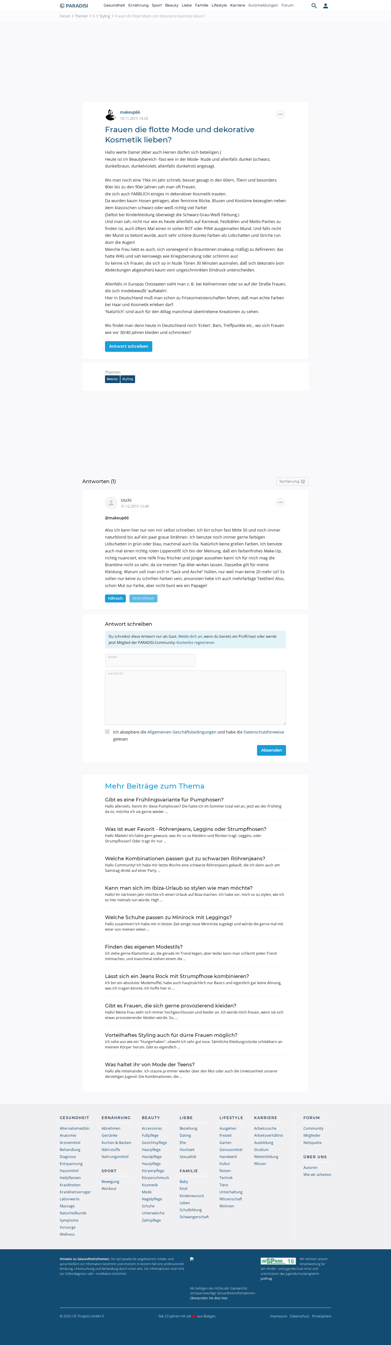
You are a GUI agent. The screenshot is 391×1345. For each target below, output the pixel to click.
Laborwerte (69, 1198)
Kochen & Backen (116, 1142)
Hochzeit (187, 1149)
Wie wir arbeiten (317, 1174)
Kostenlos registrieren (195, 642)
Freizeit (225, 1135)
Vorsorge (68, 1227)
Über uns (315, 1157)
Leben (185, 1202)
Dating (185, 1135)
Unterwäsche (153, 1213)
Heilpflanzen (70, 1177)
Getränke (109, 1135)
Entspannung (71, 1163)
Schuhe (148, 1206)
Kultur (224, 1163)
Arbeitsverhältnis (268, 1135)
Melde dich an (190, 636)
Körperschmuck (155, 1177)
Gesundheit (114, 5)
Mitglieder (312, 1135)
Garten (225, 1142)
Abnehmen (111, 1128)
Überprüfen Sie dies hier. (209, 1298)
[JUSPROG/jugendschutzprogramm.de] (278, 1261)
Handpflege (152, 1156)
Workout (109, 1188)
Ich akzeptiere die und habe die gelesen (198, 735)
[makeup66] (112, 114)
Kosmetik (150, 1184)
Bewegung (110, 1181)
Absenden (271, 750)
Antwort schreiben (128, 346)
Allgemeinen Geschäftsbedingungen (182, 732)
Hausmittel (69, 1170)
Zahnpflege (151, 1220)
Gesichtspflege (154, 1142)
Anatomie (68, 1135)
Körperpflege (153, 1170)
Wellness (67, 1234)
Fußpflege (150, 1135)
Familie (201, 5)
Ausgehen (227, 1128)
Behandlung (70, 1149)
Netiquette (312, 1142)
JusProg (266, 1278)
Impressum (278, 1316)
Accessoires (152, 1128)
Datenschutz (299, 1316)
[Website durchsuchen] (314, 5)
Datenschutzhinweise (264, 732)
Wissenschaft (230, 1198)
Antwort (116, 673)
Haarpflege (151, 1149)
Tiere (223, 1184)
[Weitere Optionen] (280, 114)
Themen (81, 16)
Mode (147, 1191)
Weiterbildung (266, 1156)
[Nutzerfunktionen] (325, 5)
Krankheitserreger (75, 1191)
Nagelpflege (152, 1198)
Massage (67, 1206)
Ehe (183, 1142)
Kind (183, 1188)
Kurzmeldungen (263, 5)
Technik (226, 1177)
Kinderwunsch (192, 1195)
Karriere (237, 5)
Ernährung (138, 5)
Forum (287, 5)
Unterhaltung (231, 1191)
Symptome (69, 1220)
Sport (157, 5)
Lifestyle (219, 5)
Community (313, 1128)
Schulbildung (191, 1209)
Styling (105, 16)
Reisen (225, 1170)
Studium (261, 1149)
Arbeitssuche (265, 1128)
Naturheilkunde (73, 1213)
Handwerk (228, 1156)
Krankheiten (70, 1184)
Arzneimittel (70, 1142)
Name (112, 657)
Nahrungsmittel (115, 1156)
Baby (184, 1181)
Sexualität (188, 1156)
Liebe (187, 5)
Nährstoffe (111, 1149)
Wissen (260, 1163)
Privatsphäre (321, 1316)
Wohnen (226, 1206)
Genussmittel (230, 1149)
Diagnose (68, 1156)
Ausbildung (263, 1142)
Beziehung (188, 1128)
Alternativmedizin (75, 1128)
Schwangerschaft (194, 1216)
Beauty (172, 5)
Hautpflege (151, 1163)
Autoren (310, 1167)
